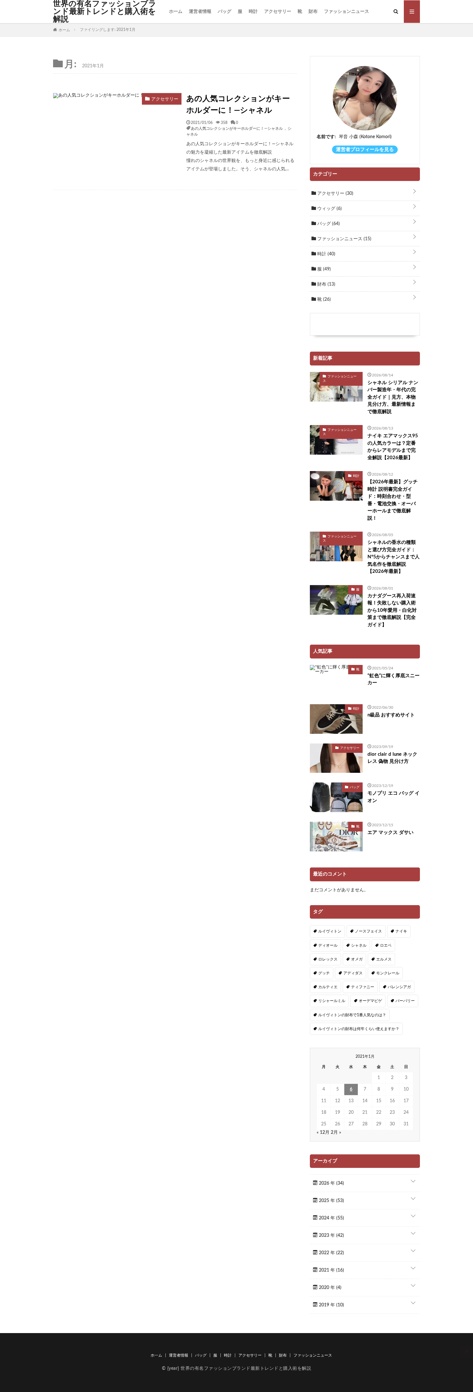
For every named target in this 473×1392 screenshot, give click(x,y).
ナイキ (401, 931)
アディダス (353, 973)
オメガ (357, 959)
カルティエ (328, 987)
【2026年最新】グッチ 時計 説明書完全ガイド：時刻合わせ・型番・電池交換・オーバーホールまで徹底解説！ (392, 500)
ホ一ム (175, 11)
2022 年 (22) (331, 1253)
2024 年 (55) (331, 1218)
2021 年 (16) (331, 1270)
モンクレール (387, 973)
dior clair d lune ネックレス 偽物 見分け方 (392, 758)
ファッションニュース (346, 11)
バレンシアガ (399, 987)
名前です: (326, 137)
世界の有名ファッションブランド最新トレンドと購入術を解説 (104, 11)
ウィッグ (329, 208)
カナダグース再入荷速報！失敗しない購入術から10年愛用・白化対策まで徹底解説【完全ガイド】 (392, 610)
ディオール (328, 945)
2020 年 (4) (329, 1287)
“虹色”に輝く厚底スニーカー (393, 679)
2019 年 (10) (331, 1305)
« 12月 (323, 1132)
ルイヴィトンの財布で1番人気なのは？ (352, 1015)
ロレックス (328, 959)
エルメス (384, 959)
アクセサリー (277, 11)
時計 (253, 11)
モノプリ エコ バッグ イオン (393, 797)
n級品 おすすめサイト (391, 715)
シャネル (358, 945)
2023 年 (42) (331, 1235)
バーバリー (405, 1001)
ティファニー (362, 987)
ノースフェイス (368, 931)
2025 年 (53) (331, 1200)
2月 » (336, 1132)
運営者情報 (200, 11)
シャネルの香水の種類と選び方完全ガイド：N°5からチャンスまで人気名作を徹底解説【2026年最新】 (393, 557)
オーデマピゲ (370, 1001)
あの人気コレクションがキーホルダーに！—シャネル (238, 104)
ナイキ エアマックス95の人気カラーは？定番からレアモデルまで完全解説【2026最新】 (392, 446)
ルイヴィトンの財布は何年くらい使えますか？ (358, 1029)
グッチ (324, 973)
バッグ (224, 11)
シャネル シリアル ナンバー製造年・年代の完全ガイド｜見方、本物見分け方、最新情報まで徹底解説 (392, 397)
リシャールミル (331, 1001)
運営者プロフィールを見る (365, 149)
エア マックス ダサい (390, 832)
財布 (313, 11)
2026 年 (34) (331, 1183)
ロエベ (386, 945)
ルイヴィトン (329, 931)
